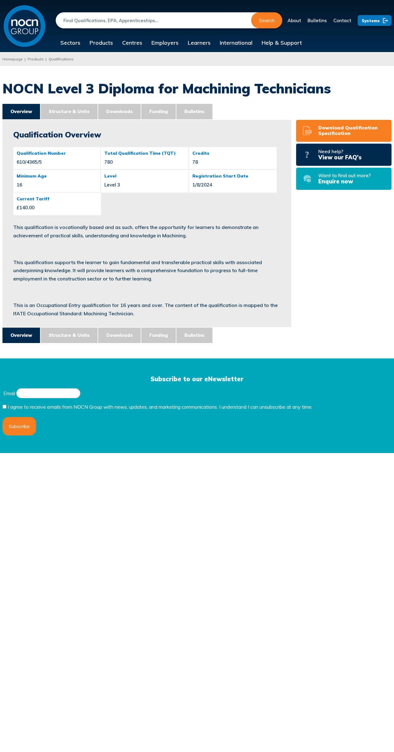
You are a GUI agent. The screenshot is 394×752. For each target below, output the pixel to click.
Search (267, 20)
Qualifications (61, 59)
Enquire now (344, 178)
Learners (199, 42)
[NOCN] (24, 26)
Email (9, 393)
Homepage (12, 59)
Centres (132, 42)
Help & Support (282, 42)
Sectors (70, 42)
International (236, 42)
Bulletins (317, 20)
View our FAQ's (340, 154)
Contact (342, 20)
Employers (165, 42)
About (294, 20)
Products (101, 42)
